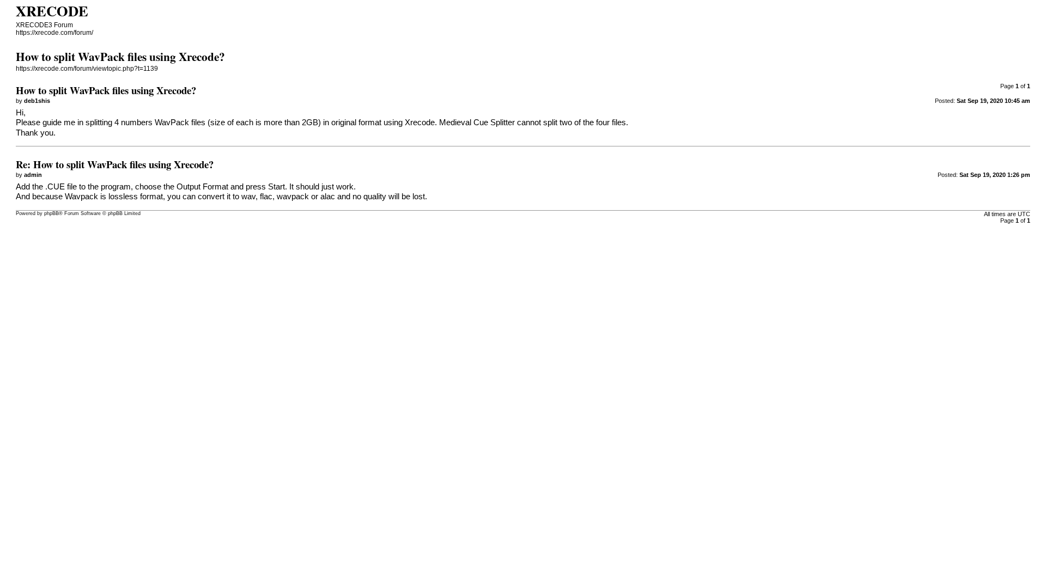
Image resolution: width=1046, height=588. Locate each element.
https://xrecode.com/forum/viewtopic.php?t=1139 (87, 68)
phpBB (51, 213)
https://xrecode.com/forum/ (54, 32)
